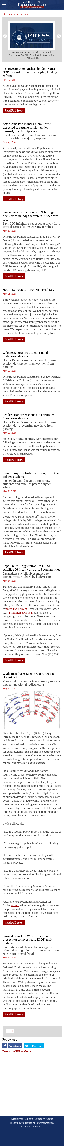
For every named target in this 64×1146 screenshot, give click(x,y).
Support (28, 1118)
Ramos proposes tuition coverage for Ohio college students (31, 474)
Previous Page (8, 1031)
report (15, 905)
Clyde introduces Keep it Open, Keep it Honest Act (28, 675)
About (49, 1118)
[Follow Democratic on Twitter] (34, 1047)
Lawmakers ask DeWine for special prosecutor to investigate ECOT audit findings (27, 939)
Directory (39, 1118)
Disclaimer (17, 1118)
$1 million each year (21, 612)
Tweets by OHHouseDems (16, 1051)
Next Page (12, 1031)
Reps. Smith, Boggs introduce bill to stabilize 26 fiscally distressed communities (31, 567)
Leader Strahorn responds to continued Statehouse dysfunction (29, 416)
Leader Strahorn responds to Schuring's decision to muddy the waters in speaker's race (30, 215)
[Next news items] (58, 35)
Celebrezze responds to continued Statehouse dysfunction (25, 354)
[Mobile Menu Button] (4, 5)
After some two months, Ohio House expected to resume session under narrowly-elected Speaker (27, 127)
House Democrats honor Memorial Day (28, 289)
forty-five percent (16, 609)
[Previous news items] (4, 35)
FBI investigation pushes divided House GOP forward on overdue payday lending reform (30, 72)
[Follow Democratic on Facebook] (12, 1047)
